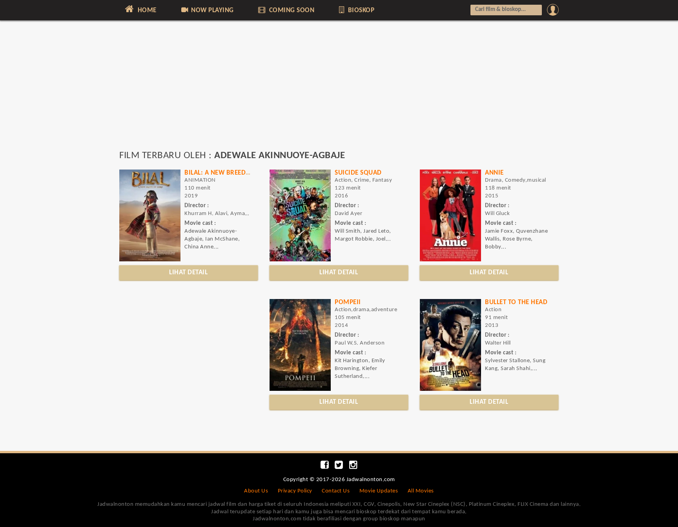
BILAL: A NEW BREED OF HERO (229, 173)
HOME (146, 10)
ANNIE (494, 173)
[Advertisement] (339, 89)
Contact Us (336, 491)
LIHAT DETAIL (188, 272)
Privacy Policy (295, 491)
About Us (256, 491)
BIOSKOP (360, 10)
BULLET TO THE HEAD (516, 302)
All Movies (421, 491)
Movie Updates (378, 491)
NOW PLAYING (212, 10)
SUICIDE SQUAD (358, 173)
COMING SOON (290, 10)
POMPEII (348, 302)
